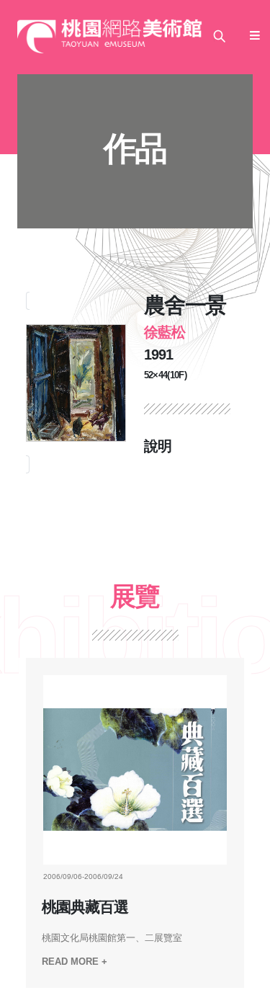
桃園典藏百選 (85, 907)
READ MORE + (74, 961)
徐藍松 (164, 332)
